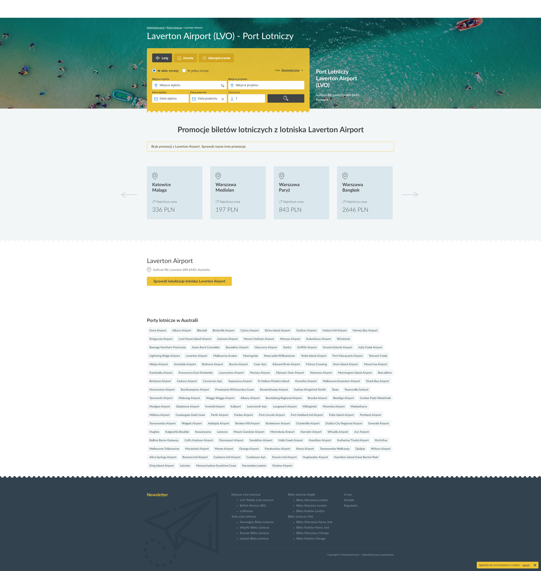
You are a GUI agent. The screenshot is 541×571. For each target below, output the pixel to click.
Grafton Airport (306, 330)
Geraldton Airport (260, 440)
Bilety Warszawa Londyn (312, 500)
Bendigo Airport (343, 398)
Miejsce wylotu (160, 79)
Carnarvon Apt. (213, 381)
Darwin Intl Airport (284, 457)
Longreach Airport (285, 406)
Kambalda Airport (161, 372)
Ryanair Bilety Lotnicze (254, 533)
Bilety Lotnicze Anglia (301, 494)
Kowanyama (203, 432)
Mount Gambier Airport (249, 432)
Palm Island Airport (341, 415)
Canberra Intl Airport (227, 457)
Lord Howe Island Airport (195, 339)
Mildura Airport (159, 415)
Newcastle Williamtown (279, 355)
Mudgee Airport (159, 406)
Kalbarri (236, 406)
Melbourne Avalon (225, 355)
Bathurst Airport (212, 364)
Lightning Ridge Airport (164, 355)
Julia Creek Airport (370, 347)
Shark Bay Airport (377, 381)
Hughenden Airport (315, 457)
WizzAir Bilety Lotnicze (254, 527)
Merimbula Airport (282, 432)
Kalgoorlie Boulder (177, 432)
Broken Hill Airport (247, 423)
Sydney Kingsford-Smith (310, 389)
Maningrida (250, 355)
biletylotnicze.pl (155, 27)
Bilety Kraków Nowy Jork (312, 527)
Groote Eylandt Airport (337, 347)
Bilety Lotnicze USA (300, 516)
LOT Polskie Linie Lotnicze (256, 500)
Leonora (222, 432)
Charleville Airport (308, 423)
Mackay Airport (260, 372)
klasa (277, 70)
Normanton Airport (162, 389)
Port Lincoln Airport (272, 415)
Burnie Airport (238, 364)
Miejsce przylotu (237, 79)
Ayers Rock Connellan (206, 347)
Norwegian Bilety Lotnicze (256, 522)
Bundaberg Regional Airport (284, 398)
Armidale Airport (185, 364)
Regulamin (351, 505)
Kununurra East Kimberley (196, 372)
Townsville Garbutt (356, 389)
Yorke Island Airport (314, 355)
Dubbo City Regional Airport (343, 423)
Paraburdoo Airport (277, 448)
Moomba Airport (334, 406)
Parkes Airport (243, 415)
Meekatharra (359, 406)
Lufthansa (246, 511)
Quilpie (360, 448)
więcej (525, 565)
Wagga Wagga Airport (220, 398)
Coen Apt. (260, 364)
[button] (409, 194)
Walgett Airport (192, 423)
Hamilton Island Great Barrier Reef (356, 457)
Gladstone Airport (187, 406)
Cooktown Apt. (256, 457)
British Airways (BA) (253, 505)
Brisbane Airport (160, 381)
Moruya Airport (290, 339)
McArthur (381, 440)
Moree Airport (224, 448)
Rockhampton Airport (195, 389)
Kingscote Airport (161, 339)
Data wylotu (159, 92)
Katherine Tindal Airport (353, 440)
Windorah (343, 339)
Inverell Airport (215, 406)
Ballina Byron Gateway (164, 440)
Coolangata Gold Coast (190, 415)
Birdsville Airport (224, 330)
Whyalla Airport (338, 432)
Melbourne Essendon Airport (341, 381)
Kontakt (349, 500)
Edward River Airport (286, 364)
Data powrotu (198, 92)
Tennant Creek (378, 355)
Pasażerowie (234, 92)
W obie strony (168, 71)
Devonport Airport (231, 440)
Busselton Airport (237, 347)
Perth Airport (219, 415)
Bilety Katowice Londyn (311, 505)
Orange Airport (249, 448)
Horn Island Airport (345, 364)
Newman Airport (321, 372)
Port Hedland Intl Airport (307, 415)
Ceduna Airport (187, 381)
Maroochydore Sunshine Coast (216, 465)
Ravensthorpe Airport (274, 389)
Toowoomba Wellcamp (335, 448)
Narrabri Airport (311, 432)
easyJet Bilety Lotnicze (254, 538)
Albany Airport (250, 398)
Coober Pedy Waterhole (375, 398)
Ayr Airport (361, 432)
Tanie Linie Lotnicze (243, 516)
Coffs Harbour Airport (198, 440)
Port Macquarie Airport (347, 355)
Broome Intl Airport (195, 457)
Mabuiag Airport (189, 398)
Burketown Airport (278, 423)
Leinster (185, 465)
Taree (335, 389)
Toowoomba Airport (162, 423)
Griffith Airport (307, 347)
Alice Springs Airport (162, 457)
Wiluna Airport (381, 448)
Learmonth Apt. (257, 406)
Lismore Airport (227, 339)
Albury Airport (181, 330)
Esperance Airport (240, 381)
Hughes (154, 432)
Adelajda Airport (218, 423)
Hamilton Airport (320, 440)
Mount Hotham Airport (259, 339)
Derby (287, 347)
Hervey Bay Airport (365, 330)
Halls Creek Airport (290, 440)
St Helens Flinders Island (273, 381)
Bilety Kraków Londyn (310, 511)
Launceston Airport (231, 372)
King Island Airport (161, 465)
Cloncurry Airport (265, 347)
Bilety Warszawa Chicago (312, 533)
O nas (348, 494)
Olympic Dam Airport (290, 372)
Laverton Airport (196, 355)
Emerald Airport (378, 423)
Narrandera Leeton (254, 465)
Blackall (202, 330)
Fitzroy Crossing (316, 364)
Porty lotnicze (174, 27)
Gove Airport (157, 330)
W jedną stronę (198, 71)
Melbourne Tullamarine (164, 448)
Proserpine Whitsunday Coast (234, 389)
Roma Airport (305, 448)
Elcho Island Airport (277, 330)
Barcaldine (385, 372)
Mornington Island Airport (355, 372)
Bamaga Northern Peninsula (167, 347)
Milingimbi (310, 406)
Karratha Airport (306, 381)
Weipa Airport (158, 364)
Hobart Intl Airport (334, 330)
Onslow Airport (282, 465)
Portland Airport (370, 415)
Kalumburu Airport (318, 339)
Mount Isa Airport (375, 364)
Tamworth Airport (161, 398)
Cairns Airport (249, 330)
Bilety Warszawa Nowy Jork (314, 522)
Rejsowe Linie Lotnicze (245, 494)
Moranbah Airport (197, 448)
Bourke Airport (317, 398)
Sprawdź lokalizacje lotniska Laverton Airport (189, 281)
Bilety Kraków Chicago (310, 538)
